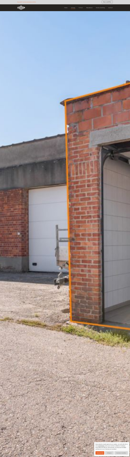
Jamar (21, 8)
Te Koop (73, 7)
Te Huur (81, 7)
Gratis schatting (100, 7)
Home (65, 7)
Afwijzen (109, 453)
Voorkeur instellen (121, 453)
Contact (110, 7)
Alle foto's (65, 240)
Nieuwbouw (89, 7)
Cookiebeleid (101, 445)
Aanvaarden (100, 453)
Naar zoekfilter (107, 2)
